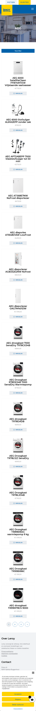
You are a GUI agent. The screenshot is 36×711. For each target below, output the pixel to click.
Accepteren (18, 694)
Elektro (25, 2)
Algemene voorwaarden (9, 653)
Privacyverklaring (18, 708)
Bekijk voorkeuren (18, 705)
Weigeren (18, 699)
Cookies (4, 656)
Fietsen (11, 2)
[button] (33, 673)
